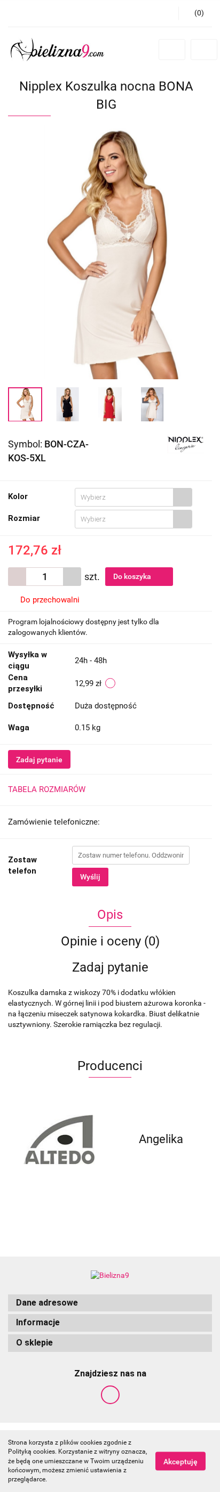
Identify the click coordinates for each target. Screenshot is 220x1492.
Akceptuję (180, 1461)
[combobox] (133, 497)
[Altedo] (59, 1139)
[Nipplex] (185, 443)
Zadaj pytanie (39, 759)
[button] (110, 1303)
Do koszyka (133, 576)
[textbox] (124, 497)
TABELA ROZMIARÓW (46, 789)
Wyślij (90, 877)
